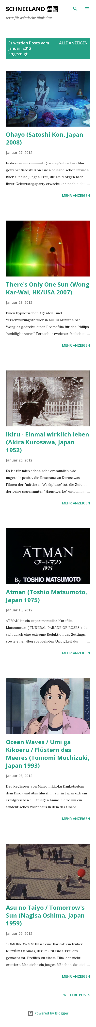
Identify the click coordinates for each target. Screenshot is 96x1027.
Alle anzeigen (73, 43)
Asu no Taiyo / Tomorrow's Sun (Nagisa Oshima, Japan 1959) (45, 915)
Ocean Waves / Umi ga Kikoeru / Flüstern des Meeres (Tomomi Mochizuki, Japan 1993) (48, 753)
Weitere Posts (76, 994)
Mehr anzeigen (76, 195)
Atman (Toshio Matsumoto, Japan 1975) (46, 596)
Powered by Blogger (50, 1013)
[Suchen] (75, 9)
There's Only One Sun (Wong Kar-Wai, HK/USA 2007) (47, 288)
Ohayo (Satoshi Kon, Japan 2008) (44, 138)
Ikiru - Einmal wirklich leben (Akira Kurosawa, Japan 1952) (47, 442)
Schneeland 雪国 (32, 9)
